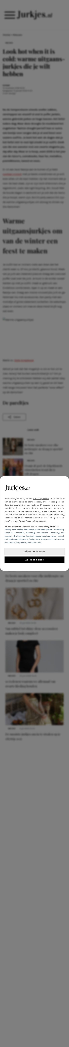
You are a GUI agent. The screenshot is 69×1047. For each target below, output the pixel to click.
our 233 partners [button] (41, 498)
